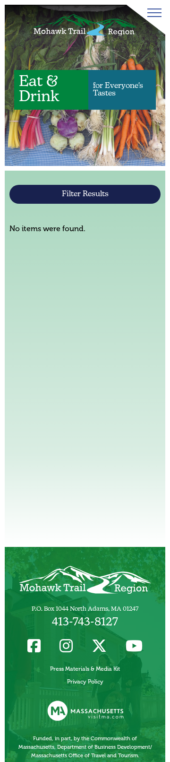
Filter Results (85, 194)
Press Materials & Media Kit (85, 669)
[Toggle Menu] (152, 13)
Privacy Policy (85, 681)
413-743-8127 (85, 622)
